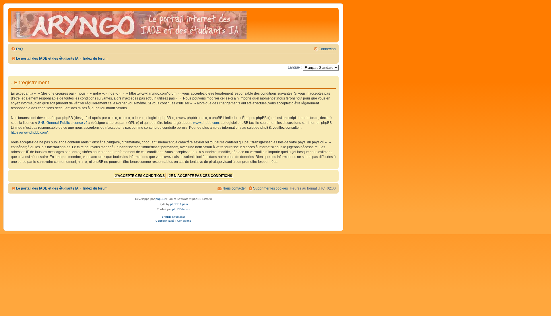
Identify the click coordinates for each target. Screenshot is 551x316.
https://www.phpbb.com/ (29, 132)
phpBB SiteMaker (173, 216)
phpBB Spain (179, 204)
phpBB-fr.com (181, 209)
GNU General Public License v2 (63, 123)
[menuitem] (17, 49)
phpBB (160, 198)
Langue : (295, 67)
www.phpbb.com (206, 123)
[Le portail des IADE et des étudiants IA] (128, 25)
